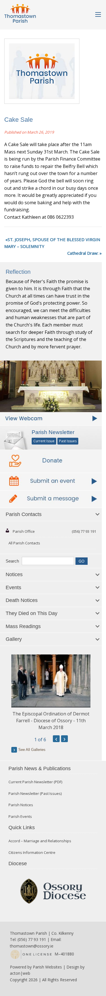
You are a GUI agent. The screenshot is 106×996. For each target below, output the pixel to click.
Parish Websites (47, 967)
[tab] (51, 514)
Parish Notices (20, 805)
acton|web (20, 973)
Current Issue (44, 441)
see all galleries (32, 749)
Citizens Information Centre (31, 852)
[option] (50, 692)
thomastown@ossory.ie (31, 946)
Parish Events (20, 816)
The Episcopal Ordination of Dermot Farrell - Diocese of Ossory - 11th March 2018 (50, 720)
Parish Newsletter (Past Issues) (35, 793)
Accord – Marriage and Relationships (39, 841)
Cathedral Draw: (82, 253)
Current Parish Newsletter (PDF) (35, 782)
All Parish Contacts (24, 543)
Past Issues (68, 441)
